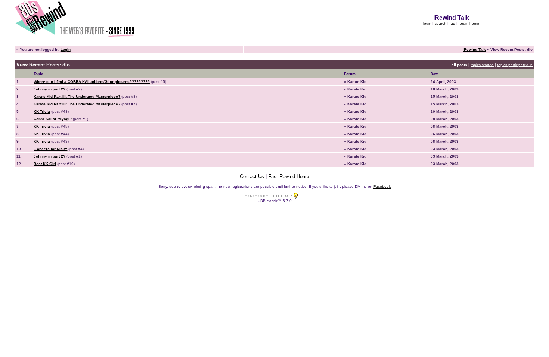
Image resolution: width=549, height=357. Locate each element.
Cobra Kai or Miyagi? (53, 119)
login (427, 23)
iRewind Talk (474, 49)
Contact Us (252, 176)
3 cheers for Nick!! (50, 149)
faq (452, 23)
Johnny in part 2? (49, 89)
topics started (482, 65)
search (440, 23)
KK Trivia (42, 111)
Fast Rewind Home (288, 176)
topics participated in (515, 65)
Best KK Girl (45, 164)
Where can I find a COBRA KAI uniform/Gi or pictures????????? (92, 82)
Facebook (382, 186)
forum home (469, 23)
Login (66, 49)
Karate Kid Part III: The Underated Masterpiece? (77, 96)
